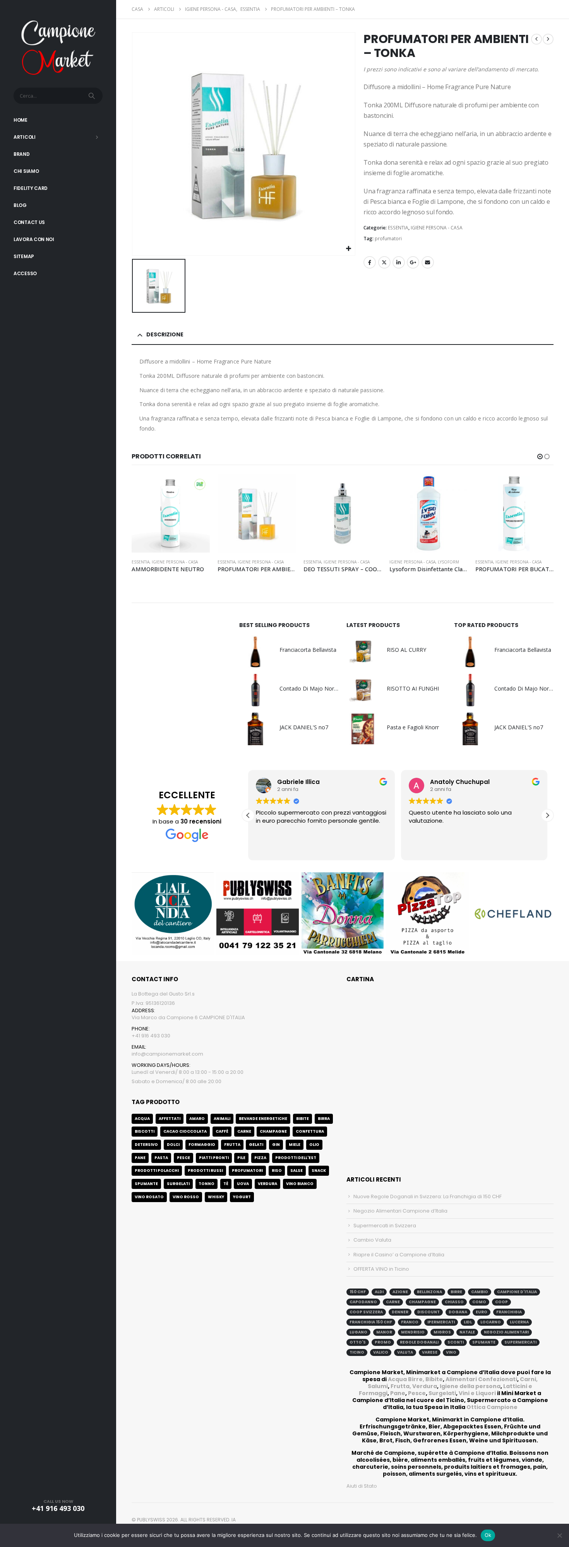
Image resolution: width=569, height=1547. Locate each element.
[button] (539, 456)
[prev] (536, 39)
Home (20, 120)
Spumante (146, 1184)
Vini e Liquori (477, 1393)
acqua (142, 1118)
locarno (490, 1322)
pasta (161, 1158)
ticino (357, 1352)
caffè (222, 1131)
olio (314, 1144)
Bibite (302, 1118)
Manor (384, 1332)
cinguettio (384, 262)
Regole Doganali (419, 1342)
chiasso (454, 1302)
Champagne (273, 1131)
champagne (422, 1302)
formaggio (202, 1144)
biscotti (144, 1131)
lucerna (519, 1322)
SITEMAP (24, 256)
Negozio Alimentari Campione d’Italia (400, 1211)
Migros (442, 1332)
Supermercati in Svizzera (384, 1225)
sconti (455, 1342)
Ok (488, 1535)
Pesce (417, 1393)
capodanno (363, 1302)
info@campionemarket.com (167, 1054)
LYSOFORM (448, 562)
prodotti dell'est (295, 1158)
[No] (559, 1535)
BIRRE (456, 1292)
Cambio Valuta (372, 1240)
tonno (206, 1184)
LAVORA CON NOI (34, 239)
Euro (481, 1312)
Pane (397, 1393)
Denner (400, 1312)
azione (400, 1292)
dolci (173, 1144)
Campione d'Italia (517, 1292)
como (479, 1302)
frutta (232, 1144)
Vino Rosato (149, 1197)
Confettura (310, 1131)
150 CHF (358, 1292)
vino (451, 1352)
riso (277, 1170)
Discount (428, 1312)
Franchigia (509, 1312)
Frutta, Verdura (414, 1386)
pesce (183, 1158)
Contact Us (29, 222)
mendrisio (413, 1332)
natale (467, 1332)
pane (140, 1158)
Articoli (25, 137)
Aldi (379, 1292)
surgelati (178, 1184)
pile (241, 1158)
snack (319, 1170)
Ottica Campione (492, 1407)
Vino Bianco (300, 1184)
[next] (548, 39)
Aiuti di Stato (361, 1486)
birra (324, 1118)
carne (244, 1131)
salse (296, 1170)
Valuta (405, 1352)
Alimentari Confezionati (481, 1379)
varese (429, 1352)
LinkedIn (398, 262)
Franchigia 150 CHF (371, 1322)
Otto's (358, 1342)
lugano (358, 1332)
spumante (483, 1342)
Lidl (468, 1322)
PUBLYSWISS (151, 1519)
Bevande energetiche (263, 1118)
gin (276, 1144)
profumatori (388, 238)
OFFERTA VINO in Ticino (381, 1269)
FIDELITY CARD (31, 188)
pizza (260, 1158)
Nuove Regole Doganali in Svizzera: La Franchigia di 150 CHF (427, 1196)
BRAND (22, 154)
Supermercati (520, 1342)
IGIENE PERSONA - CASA (437, 227)
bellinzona (429, 1292)
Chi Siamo (26, 171)
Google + (413, 262)
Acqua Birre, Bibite (415, 1379)
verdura (267, 1184)
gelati (256, 1144)
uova (243, 1184)
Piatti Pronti (214, 1158)
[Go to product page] (171, 513)
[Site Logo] (58, 46)
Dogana (458, 1312)
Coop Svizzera (366, 1312)
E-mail (428, 262)
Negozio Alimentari (506, 1332)
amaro (197, 1118)
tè (225, 1184)
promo (383, 1342)
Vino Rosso (186, 1197)
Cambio (479, 1292)
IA (233, 1519)
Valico (380, 1352)
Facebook (369, 262)
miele (294, 1144)
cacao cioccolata (185, 1131)
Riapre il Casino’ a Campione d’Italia (398, 1254)
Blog (20, 205)
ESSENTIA (398, 227)
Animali (222, 1118)
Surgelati (442, 1393)
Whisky (216, 1197)
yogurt (242, 1197)
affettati (169, 1118)
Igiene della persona (470, 1386)
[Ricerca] (92, 95)
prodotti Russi (205, 1170)
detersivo (146, 1144)
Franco (409, 1322)
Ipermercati (441, 1322)
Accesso (25, 273)
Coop (501, 1302)
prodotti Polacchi (157, 1170)
